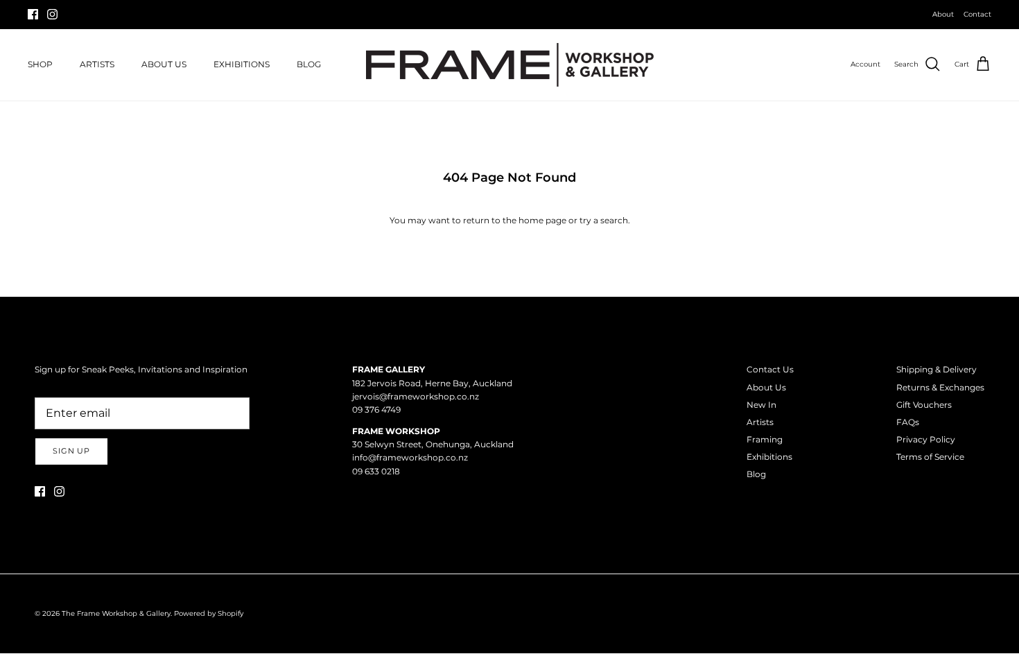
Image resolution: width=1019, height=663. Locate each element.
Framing (765, 439)
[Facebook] (33, 14)
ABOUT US (163, 64)
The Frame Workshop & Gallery (116, 613)
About (943, 14)
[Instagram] (52, 14)
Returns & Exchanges (940, 387)
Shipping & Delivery (936, 369)
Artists (760, 422)
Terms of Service (930, 456)
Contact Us (770, 369)
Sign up (71, 451)
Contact (977, 14)
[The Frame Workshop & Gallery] (510, 65)
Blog (756, 474)
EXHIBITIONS (242, 64)
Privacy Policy (925, 439)
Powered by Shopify (208, 613)
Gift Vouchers (924, 404)
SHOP (40, 64)
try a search (604, 220)
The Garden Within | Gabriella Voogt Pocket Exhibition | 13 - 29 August (509, 20)
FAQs (907, 422)
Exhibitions (769, 456)
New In (761, 404)
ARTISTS (97, 64)
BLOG (309, 64)
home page (542, 220)
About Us (766, 387)
